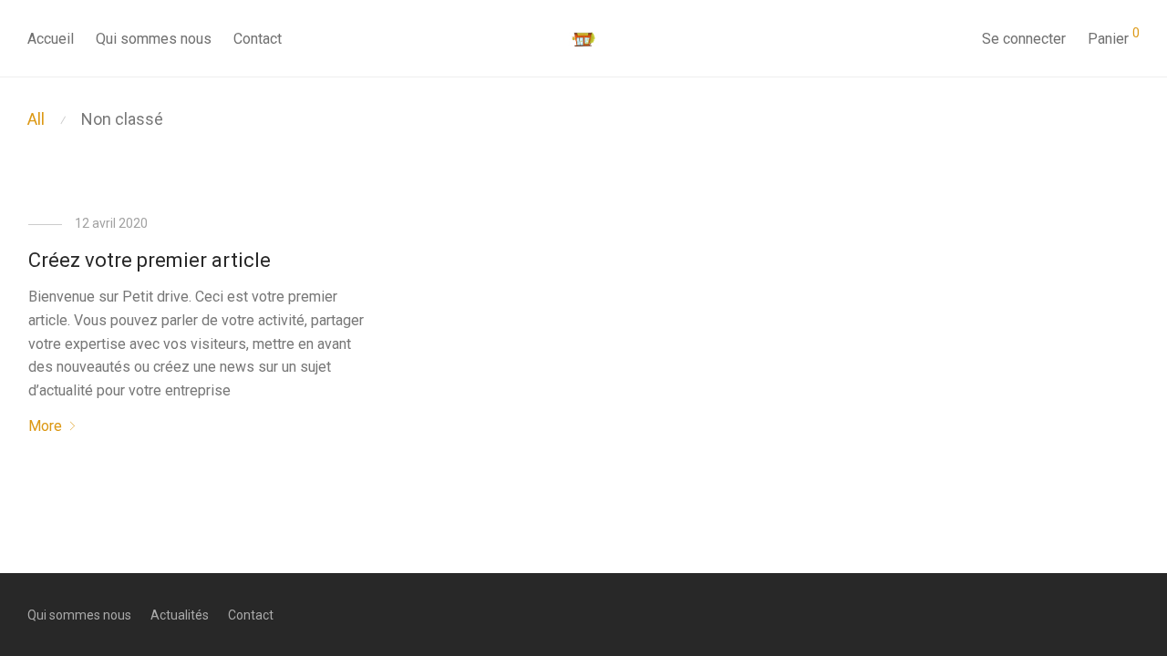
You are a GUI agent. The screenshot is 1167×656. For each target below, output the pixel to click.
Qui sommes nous (154, 38)
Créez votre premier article (149, 260)
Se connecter (1024, 38)
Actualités (179, 615)
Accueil (50, 38)
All (36, 118)
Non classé (122, 118)
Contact (257, 38)
